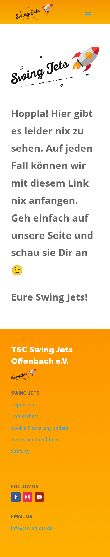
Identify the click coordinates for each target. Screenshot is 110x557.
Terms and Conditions (35, 439)
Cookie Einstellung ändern (39, 428)
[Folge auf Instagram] (27, 497)
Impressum (23, 404)
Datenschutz (25, 416)
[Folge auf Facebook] (16, 497)
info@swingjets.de (32, 528)
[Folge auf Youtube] (39, 497)
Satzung (20, 451)
